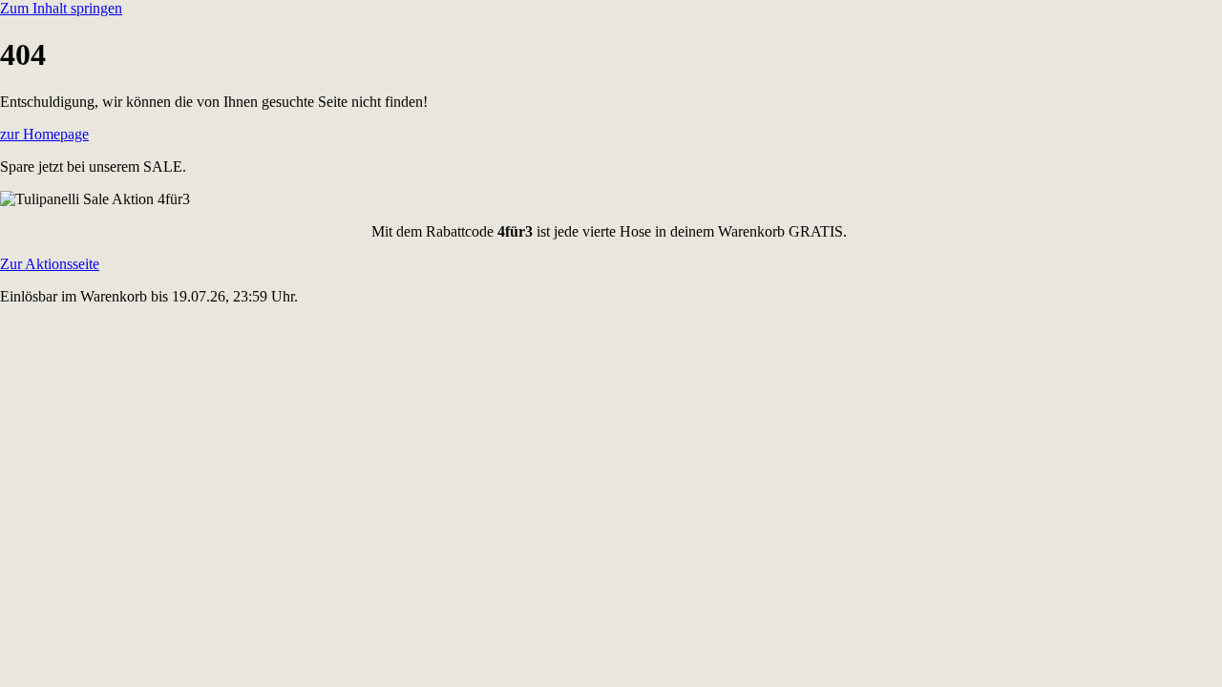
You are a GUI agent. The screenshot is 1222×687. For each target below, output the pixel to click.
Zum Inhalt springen (61, 8)
